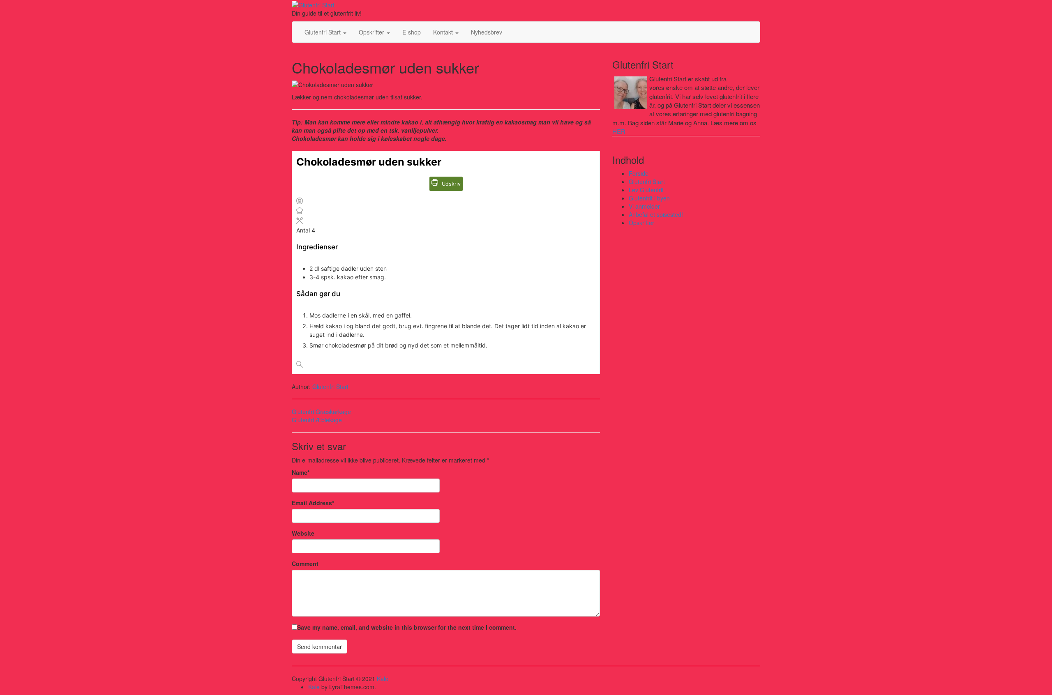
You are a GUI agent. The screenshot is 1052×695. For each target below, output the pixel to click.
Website (303, 533)
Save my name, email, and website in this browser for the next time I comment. (407, 627)
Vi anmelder (644, 206)
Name (300, 472)
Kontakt (443, 32)
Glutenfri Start (323, 32)
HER (618, 131)
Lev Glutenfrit (646, 190)
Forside (638, 173)
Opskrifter (372, 32)
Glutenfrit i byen (649, 198)
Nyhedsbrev (486, 32)
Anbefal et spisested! (656, 214)
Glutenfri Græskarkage (321, 411)
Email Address (313, 503)
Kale (382, 678)
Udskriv (450, 184)
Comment (305, 563)
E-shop (411, 32)
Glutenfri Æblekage (317, 420)
